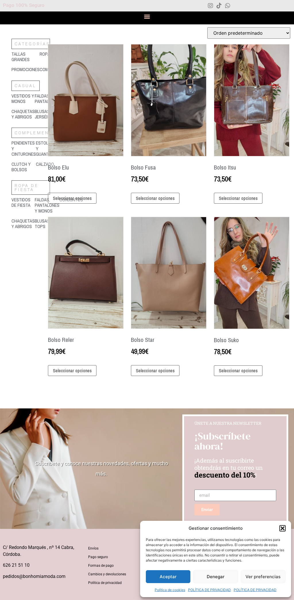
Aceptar (168, 576)
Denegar (216, 576)
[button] (282, 528)
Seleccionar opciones (72, 198)
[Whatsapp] (228, 6)
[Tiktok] (219, 6)
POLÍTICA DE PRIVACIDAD (209, 590)
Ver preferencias (263, 576)
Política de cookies (170, 590)
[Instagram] (210, 6)
